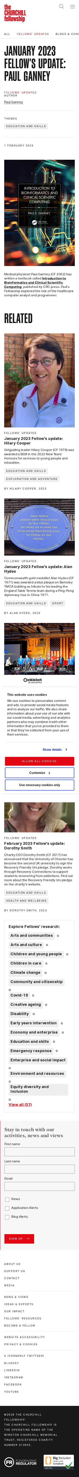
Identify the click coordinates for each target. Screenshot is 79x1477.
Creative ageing (26, 1005)
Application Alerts (24, 1208)
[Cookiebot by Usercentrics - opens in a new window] (23, 681)
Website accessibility (24, 1337)
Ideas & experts (19, 1304)
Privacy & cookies (21, 1344)
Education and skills (26, 126)
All (7, 34)
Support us (14, 1271)
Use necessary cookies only (39, 785)
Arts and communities (32, 936)
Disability (20, 1014)
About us (12, 1264)
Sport (57, 603)
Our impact (14, 1311)
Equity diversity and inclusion (30, 1089)
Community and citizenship (37, 982)
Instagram (13, 1377)
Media (9, 1285)
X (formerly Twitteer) (24, 1356)
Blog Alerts (19, 1216)
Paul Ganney (13, 102)
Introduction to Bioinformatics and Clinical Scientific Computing (35, 283)
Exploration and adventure (32, 479)
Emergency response (31, 1051)
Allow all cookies (39, 761)
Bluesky (11, 1363)
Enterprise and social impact (38, 1060)
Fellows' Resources (23, 1318)
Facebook (13, 1384)
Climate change (25, 973)
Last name (12, 1161)
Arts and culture (26, 945)
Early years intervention (34, 1023)
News (15, 1199)
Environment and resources (37, 1074)
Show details (52, 749)
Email (8, 1178)
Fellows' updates (33, 34)
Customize (37, 772)
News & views (16, 1297)
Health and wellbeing (26, 901)
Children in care (26, 963)
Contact (12, 1278)
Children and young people (36, 954)
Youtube (11, 1392)
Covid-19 (19, 995)
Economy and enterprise (34, 1032)
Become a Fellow (20, 1325)
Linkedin (12, 1370)
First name (12, 1144)
